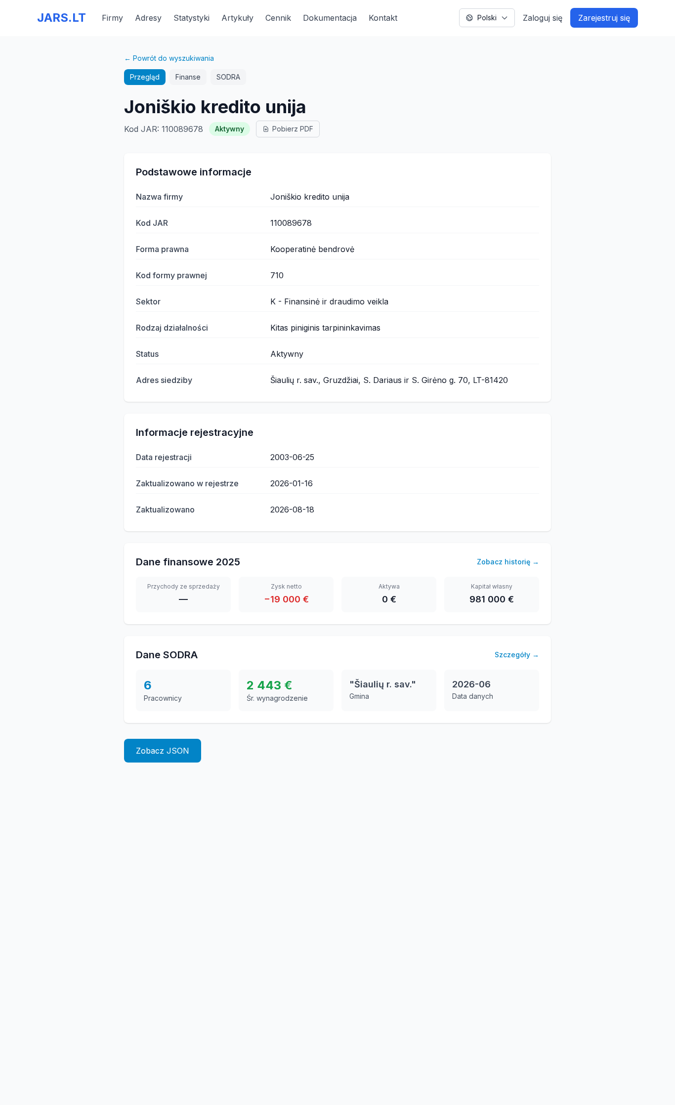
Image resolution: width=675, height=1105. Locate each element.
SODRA (228, 77)
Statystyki (191, 18)
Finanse (188, 77)
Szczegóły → (517, 654)
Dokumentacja (330, 18)
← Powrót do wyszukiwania (169, 58)
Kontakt (383, 18)
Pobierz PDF (292, 129)
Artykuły (237, 18)
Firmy (112, 18)
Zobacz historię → (508, 561)
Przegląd (145, 77)
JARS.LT (61, 17)
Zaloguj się (542, 18)
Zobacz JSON (162, 751)
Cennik (278, 18)
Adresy (148, 18)
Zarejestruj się (604, 18)
